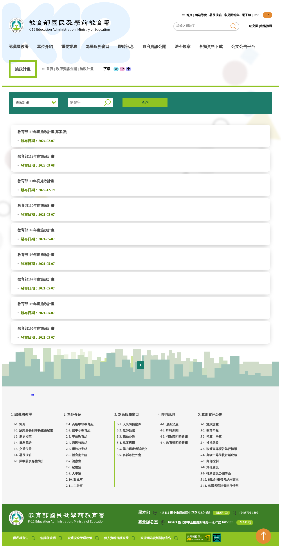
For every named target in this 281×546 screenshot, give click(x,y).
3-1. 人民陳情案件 (129, 424)
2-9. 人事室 (73, 473)
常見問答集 (232, 15)
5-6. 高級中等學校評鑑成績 (218, 455)
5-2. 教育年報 (209, 430)
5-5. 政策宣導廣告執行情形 (218, 449)
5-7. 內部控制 (209, 461)
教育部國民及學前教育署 (59, 25)
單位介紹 (45, 46)
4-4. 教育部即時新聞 (174, 442)
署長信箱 (215, 15)
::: (184, 15)
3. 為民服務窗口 (126, 414)
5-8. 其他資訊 (209, 467)
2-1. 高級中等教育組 (80, 424)
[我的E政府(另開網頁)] (217, 541)
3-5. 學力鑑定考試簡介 (132, 449)
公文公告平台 (243, 46)
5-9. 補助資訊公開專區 (215, 473)
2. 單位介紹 (72, 414)
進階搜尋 (266, 26)
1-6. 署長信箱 (22, 455)
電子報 (246, 15)
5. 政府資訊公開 (210, 414)
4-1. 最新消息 (169, 424)
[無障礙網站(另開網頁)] (199, 541)
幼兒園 (254, 26)
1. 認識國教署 (21, 414)
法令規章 (183, 46)
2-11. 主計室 (74, 485)
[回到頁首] (263, 536)
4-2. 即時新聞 (169, 430)
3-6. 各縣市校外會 (129, 455)
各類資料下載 (211, 46)
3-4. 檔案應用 (126, 442)
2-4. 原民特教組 (76, 442)
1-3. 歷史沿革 (22, 436)
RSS (256, 15)
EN (267, 15)
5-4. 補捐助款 (209, 442)
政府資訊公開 (154, 46)
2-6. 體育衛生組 (76, 455)
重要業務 (69, 46)
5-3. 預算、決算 (211, 436)
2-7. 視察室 (73, 461)
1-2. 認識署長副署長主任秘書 (33, 430)
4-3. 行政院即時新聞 (174, 436)
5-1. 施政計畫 (209, 424)
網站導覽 (201, 15)
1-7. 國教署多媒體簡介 (28, 461)
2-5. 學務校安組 (76, 449)
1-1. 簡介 (19, 424)
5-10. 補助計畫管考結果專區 (219, 479)
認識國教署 (19, 46)
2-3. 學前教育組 (76, 436)
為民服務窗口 (98, 46)
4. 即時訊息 (166, 414)
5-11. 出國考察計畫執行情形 (219, 485)
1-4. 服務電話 (22, 442)
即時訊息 (126, 46)
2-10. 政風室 (74, 479)
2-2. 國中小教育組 (78, 430)
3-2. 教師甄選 (126, 430)
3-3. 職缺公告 (126, 436)
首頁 (189, 15)
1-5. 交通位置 (22, 449)
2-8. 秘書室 (73, 467)
